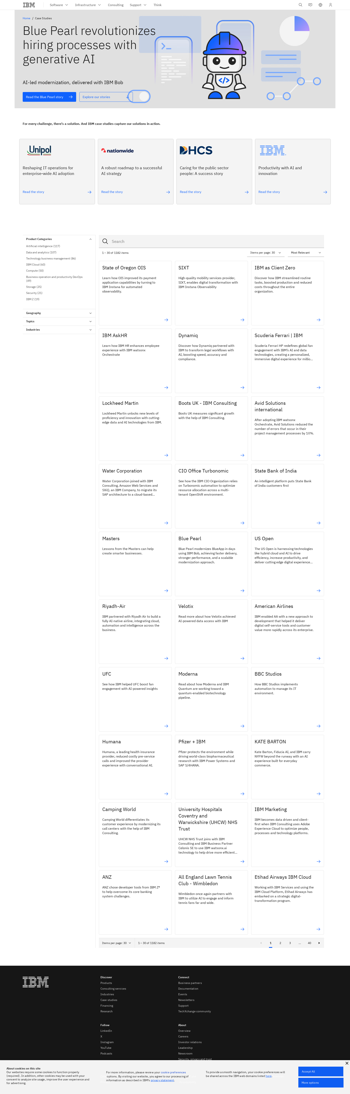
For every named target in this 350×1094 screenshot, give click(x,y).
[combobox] (211, 241)
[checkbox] (59, 246)
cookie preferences (173, 1072)
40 (309, 943)
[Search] (105, 241)
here (269, 1076)
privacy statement (162, 1080)
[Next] (319, 943)
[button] (320, 5)
